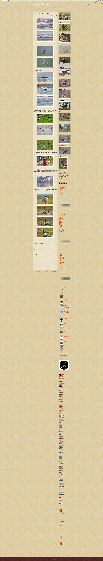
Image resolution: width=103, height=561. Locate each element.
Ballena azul (60, 194)
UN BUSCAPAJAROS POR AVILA (64, 311)
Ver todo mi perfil (61, 501)
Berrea (60, 196)
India (59, 232)
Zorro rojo (60, 290)
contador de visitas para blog (62, 182)
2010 (60, 545)
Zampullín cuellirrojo (61, 288)
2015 (60, 511)
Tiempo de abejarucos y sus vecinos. (66, 341)
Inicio (46, 271)
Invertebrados (60, 233)
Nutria (60, 251)
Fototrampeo (60, 219)
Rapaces (60, 268)
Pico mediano (60, 263)
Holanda (60, 231)
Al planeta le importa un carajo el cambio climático (66, 336)
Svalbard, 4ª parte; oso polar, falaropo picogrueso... (62, 520)
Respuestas (38, 252)
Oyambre (60, 255)
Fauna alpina (60, 215)
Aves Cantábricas (61, 358)
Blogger (56, 559)
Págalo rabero (60, 259)
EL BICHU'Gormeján (62, 346)
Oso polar (60, 254)
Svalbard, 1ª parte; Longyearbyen (62, 529)
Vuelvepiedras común (61, 287)
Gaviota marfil (60, 225)
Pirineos (60, 264)
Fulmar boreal (38, 244)
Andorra (60, 190)
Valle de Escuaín (65, 294)
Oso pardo (60, 253)
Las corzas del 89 (65, 347)
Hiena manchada (61, 230)
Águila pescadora (61, 188)
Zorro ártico (60, 289)
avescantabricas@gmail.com (62, 179)
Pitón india (60, 265)
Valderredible (60, 286)
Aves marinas (60, 191)
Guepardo (60, 228)
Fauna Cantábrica (41, 3)
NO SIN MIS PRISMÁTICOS (63, 305)
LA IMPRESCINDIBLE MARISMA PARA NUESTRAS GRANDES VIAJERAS (66, 307)
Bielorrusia (60, 197)
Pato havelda (60, 260)
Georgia (60, 226)
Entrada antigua (55, 271)
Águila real (60, 189)
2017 (60, 509)
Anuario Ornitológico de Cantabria (63, 356)
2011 (60, 544)
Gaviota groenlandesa (61, 224)
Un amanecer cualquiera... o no (63, 448)
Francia (60, 220)
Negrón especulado (61, 250)
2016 (60, 510)
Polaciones (60, 266)
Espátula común (61, 213)
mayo (61, 536)
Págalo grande (60, 256)
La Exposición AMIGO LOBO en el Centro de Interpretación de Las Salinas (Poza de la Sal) (66, 331)
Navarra (60, 249)
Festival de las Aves (61, 216)
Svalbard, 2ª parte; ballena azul (62, 526)
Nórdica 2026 (64, 323)
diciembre (62, 513)
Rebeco (60, 271)
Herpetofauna (60, 229)
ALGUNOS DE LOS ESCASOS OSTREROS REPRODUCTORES (66, 313)
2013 (60, 542)
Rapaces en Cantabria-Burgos (63, 407)
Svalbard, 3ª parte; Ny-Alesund (61, 524)
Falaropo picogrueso (61, 214)
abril (61, 537)
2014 (60, 512)
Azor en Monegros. (65, 300)
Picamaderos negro (61, 262)
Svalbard (41, 244)
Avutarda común (61, 192)
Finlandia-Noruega (61, 217)
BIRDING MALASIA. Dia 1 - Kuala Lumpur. (66, 318)
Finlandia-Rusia (61, 218)
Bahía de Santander (61, 193)
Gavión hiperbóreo (61, 223)
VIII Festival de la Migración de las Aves (62, 532)
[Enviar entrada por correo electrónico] (46, 243)
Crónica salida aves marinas (63, 438)
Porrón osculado (61, 267)
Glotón (60, 227)
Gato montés (60, 222)
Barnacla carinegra (61, 195)
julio (61, 534)
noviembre (62, 514)
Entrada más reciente (36, 271)
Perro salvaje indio (61, 261)
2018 (60, 508)
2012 (60, 543)
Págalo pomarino (61, 258)
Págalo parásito (61, 257)
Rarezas (60, 269)
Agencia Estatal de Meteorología (63, 355)
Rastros (60, 270)
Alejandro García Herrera (62, 482)
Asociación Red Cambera (62, 357)
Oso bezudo (60, 252)
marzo (61, 538)
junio (61, 535)
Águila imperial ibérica (61, 187)
